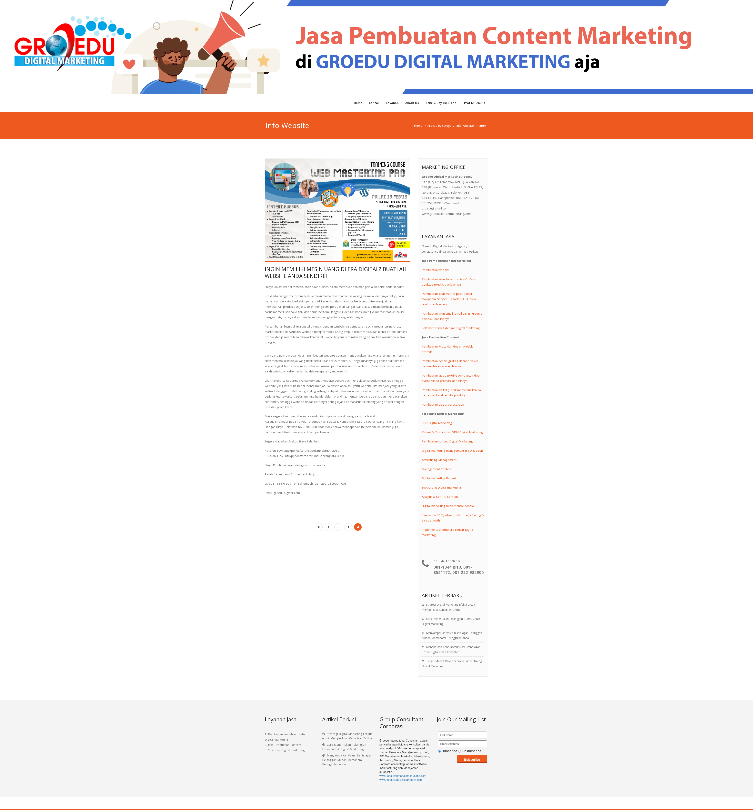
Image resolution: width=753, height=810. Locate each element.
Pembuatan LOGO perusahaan (443, 404)
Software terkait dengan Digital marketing (451, 328)
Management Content (437, 469)
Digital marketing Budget (439, 478)
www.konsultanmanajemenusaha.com (402, 776)
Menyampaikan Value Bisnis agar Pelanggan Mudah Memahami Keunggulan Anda (347, 759)
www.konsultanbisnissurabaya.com (401, 780)
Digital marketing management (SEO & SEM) (452, 450)
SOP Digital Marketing (437, 423)
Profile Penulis (474, 103)
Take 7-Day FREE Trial (441, 103)
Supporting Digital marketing (441, 487)
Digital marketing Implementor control (448, 506)
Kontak (374, 103)
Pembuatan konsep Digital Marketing (447, 441)
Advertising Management (439, 460)
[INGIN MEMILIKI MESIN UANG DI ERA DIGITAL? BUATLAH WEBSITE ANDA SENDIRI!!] (337, 210)
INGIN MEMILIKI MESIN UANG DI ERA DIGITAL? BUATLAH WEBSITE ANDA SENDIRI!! (336, 272)
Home (358, 103)
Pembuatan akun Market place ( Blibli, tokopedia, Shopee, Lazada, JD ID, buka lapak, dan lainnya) (449, 299)
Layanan (392, 103)
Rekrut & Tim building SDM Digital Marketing (452, 432)
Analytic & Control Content (440, 497)
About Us (412, 103)
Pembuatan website (436, 270)
